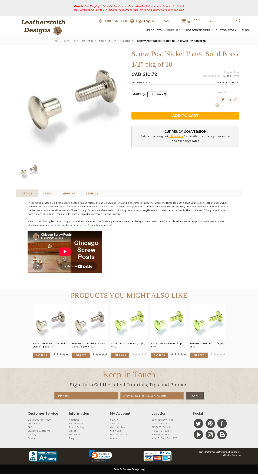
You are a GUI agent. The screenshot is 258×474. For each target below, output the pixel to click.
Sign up (150, 21)
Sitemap (32, 438)
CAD (166, 21)
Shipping (68, 193)
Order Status (117, 427)
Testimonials (76, 423)
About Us (74, 419)
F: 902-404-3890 (161, 434)
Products (154, 30)
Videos (72, 430)
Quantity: (138, 94)
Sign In (114, 419)
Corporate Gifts (198, 30)
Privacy (32, 434)
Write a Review (231, 75)
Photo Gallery (76, 427)
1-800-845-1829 (116, 21)
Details (27, 193)
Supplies (173, 30)
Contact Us (34, 423)
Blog (245, 30)
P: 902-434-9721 (160, 430)
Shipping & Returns (39, 430)
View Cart (115, 423)
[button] (100, 456)
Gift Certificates (119, 434)
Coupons (115, 438)
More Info (74, 434)
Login (139, 21)
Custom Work (226, 30)
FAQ (30, 427)
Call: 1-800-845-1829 (39, 419)
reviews (92, 193)
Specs (47, 193)
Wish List (115, 430)
